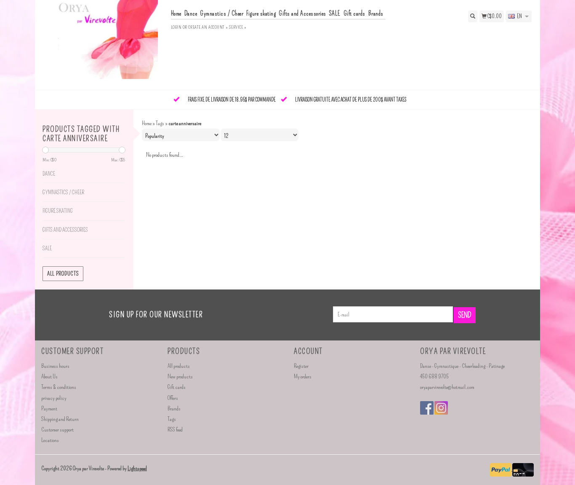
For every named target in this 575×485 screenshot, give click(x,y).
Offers (173, 398)
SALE (335, 13)
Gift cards (354, 13)
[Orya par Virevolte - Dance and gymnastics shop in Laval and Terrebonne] (103, 44)
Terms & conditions (58, 387)
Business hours (55, 366)
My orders (302, 376)
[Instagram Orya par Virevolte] (441, 408)
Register (301, 366)
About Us (49, 376)
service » (237, 27)
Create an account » (208, 27)
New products (180, 376)
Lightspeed (137, 468)
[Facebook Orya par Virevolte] (427, 408)
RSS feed (175, 429)
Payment (49, 408)
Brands (375, 13)
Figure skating (261, 13)
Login (176, 27)
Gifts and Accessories (302, 13)
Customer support (57, 429)
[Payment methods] (501, 468)
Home (176, 13)
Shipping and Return (60, 419)
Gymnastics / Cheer (221, 13)
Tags (160, 123)
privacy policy (54, 398)
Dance (190, 13)
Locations (50, 440)
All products (63, 273)
